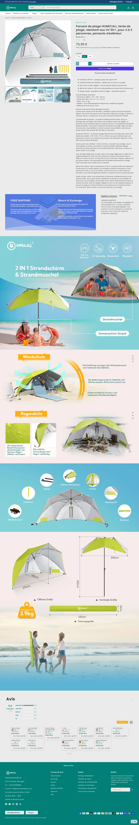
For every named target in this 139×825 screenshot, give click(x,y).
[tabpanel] (117, 206)
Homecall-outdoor (15, 817)
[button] (133, 7)
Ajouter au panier (113, 64)
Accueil (7, 17)
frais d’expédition (94, 47)
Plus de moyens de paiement (105, 73)
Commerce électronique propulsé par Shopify (33, 817)
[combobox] (72, 7)
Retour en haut (69, 765)
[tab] (109, 196)
